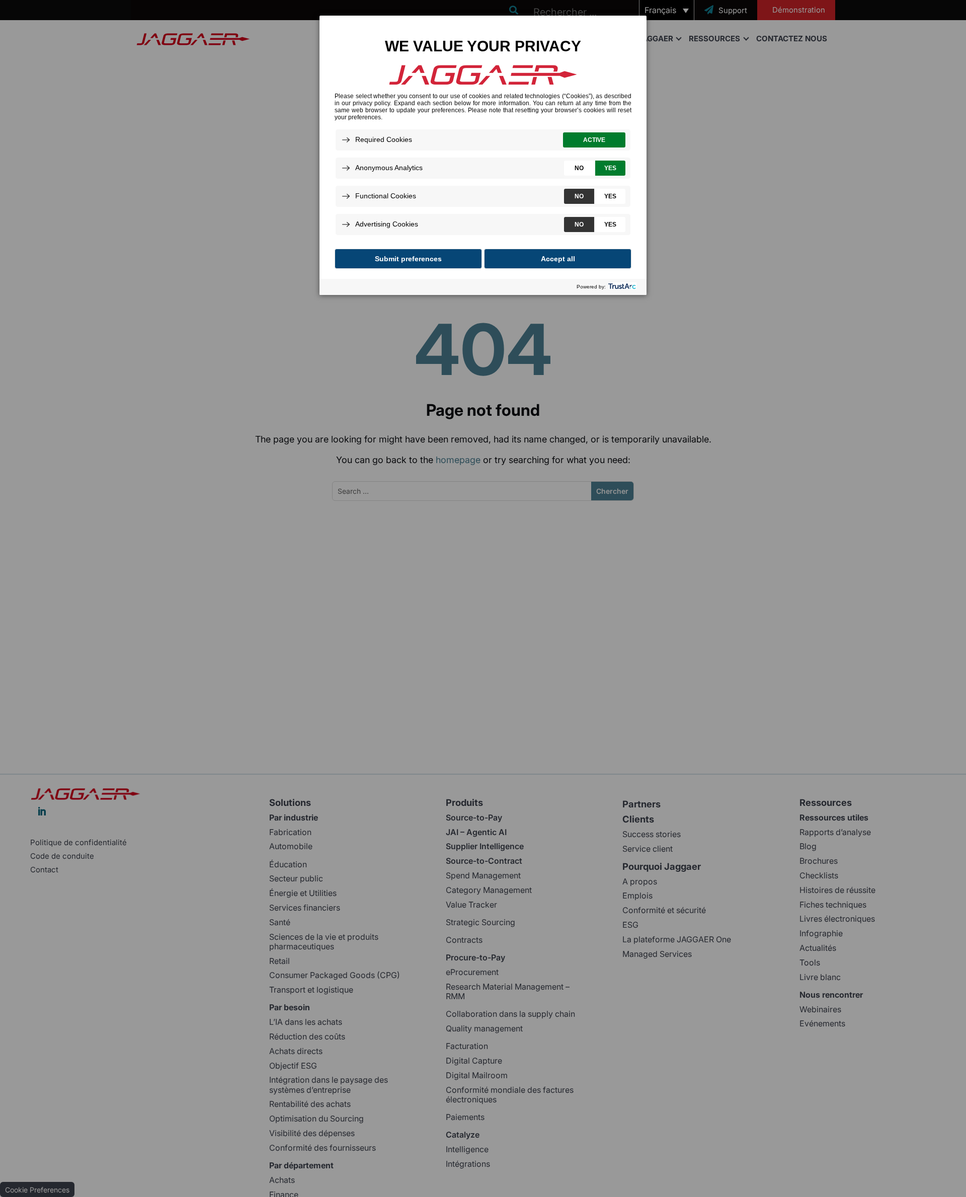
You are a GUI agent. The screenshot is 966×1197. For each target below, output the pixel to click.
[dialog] (483, 154)
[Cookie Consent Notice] (483, 155)
